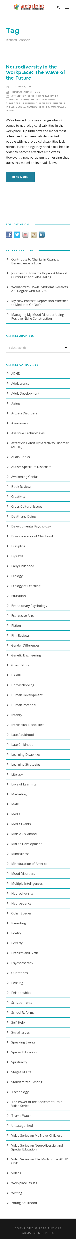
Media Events (21, 824)
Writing (16, 1193)
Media (15, 814)
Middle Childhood (24, 834)
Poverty (17, 943)
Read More (20, 177)
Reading (17, 983)
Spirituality (19, 1062)
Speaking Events (23, 1042)
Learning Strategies (25, 764)
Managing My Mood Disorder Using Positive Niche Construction (37, 316)
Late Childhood (22, 744)
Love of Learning (23, 784)
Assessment (20, 423)
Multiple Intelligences (27, 883)
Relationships (21, 993)
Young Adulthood (24, 1203)
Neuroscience (21, 903)
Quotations (19, 973)
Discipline (18, 546)
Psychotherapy (22, 963)
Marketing (19, 794)
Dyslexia (17, 556)
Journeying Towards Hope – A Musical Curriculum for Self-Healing (39, 275)
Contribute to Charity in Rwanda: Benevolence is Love (35, 261)
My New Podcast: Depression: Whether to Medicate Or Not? (39, 303)
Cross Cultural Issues (26, 506)
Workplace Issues (24, 1183)
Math (15, 804)
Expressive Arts (22, 615)
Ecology (17, 576)
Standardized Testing (26, 1082)
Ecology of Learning (26, 586)
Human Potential (23, 705)
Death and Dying (23, 516)
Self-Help (18, 1022)
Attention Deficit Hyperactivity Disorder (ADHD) (40, 445)
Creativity (18, 496)
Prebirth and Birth (24, 953)
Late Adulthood (22, 735)
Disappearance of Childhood (32, 536)
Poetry (16, 933)
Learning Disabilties (36, 103)
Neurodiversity (38, 106)
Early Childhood (22, 566)
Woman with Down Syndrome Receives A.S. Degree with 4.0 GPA (39, 289)
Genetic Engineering (26, 655)
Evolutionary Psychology (29, 606)
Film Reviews (20, 635)
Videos (16, 1173)
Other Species (21, 913)
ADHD (15, 373)
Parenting (18, 923)
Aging (15, 403)
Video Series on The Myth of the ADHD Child (39, 1161)
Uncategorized (22, 1125)
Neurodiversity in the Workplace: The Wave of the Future (35, 72)
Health (16, 675)
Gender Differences (25, 645)
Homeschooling (22, 685)
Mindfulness (20, 854)
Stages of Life (21, 1072)
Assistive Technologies (28, 433)
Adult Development (25, 393)
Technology (20, 1092)
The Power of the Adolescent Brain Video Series (36, 1104)
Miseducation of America (29, 864)
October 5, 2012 (22, 86)
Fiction (16, 625)
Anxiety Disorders (24, 413)
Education (18, 596)
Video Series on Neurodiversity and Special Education (37, 1147)
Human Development (26, 695)
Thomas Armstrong (25, 91)
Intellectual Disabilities (27, 725)
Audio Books (20, 457)
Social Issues (20, 1032)
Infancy (16, 715)
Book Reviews (21, 486)
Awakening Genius (24, 477)
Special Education (24, 1052)
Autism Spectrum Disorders (31, 467)
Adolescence (20, 383)
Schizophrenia (21, 1002)
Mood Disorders (23, 873)
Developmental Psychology (31, 526)
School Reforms (22, 1012)
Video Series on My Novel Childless (36, 1135)
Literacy (17, 774)
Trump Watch (21, 1116)
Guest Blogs (20, 665)
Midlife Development (26, 844)
